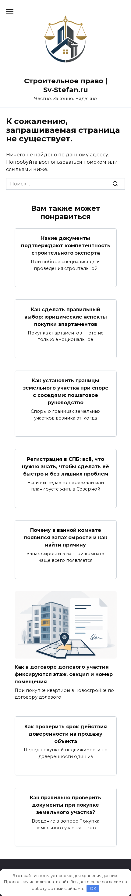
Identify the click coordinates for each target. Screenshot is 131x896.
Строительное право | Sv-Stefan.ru (65, 85)
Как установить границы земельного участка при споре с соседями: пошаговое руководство (65, 391)
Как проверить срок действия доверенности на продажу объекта (65, 733)
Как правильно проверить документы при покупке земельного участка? (65, 805)
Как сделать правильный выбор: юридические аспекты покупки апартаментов (65, 316)
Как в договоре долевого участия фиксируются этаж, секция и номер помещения (64, 674)
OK (93, 888)
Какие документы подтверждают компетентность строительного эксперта (65, 245)
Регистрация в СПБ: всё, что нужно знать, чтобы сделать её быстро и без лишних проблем (65, 466)
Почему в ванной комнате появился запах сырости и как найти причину (65, 537)
